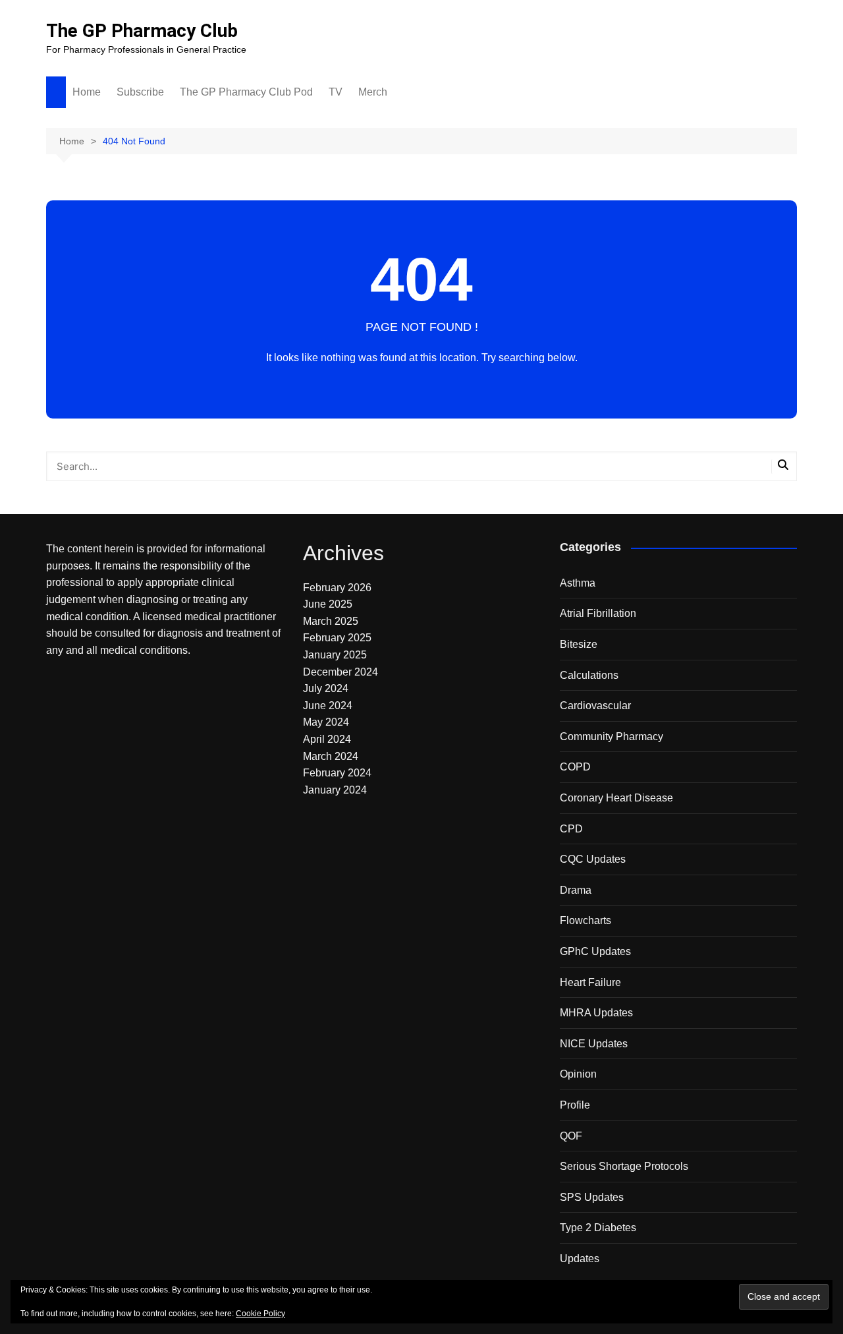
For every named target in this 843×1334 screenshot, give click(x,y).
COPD (575, 766)
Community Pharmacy (611, 736)
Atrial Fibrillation (598, 613)
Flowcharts (585, 920)
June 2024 (327, 705)
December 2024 (340, 672)
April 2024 (327, 739)
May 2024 (326, 722)
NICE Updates (594, 1043)
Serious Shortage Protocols (624, 1166)
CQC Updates (593, 859)
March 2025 (330, 621)
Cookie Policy (260, 1313)
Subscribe (140, 92)
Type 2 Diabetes (598, 1227)
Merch (372, 92)
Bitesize (578, 644)
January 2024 (335, 790)
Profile (575, 1105)
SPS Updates (592, 1197)
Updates (579, 1258)
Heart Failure (590, 982)
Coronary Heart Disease (616, 797)
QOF (571, 1136)
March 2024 (330, 756)
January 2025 (335, 654)
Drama (575, 890)
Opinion (578, 1074)
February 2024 (337, 772)
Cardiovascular (595, 705)
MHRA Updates (596, 1012)
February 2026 (337, 587)
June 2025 (327, 604)
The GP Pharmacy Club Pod (246, 92)
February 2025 (337, 637)
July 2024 (325, 688)
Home (86, 92)
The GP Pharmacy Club (142, 31)
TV (335, 92)
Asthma (577, 583)
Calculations (589, 675)
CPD (571, 828)
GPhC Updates (595, 951)
